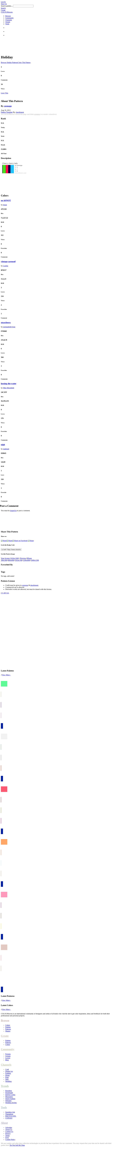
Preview (23, 558)
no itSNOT (6, 200)
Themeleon (9, 1114)
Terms (7, 1135)
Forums (8, 1054)
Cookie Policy (10, 1139)
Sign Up (4, 4)
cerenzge (8, 106)
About (4, 1122)
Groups (7, 1056)
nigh (3, 444)
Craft (7, 1069)
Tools (7, 24)
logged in (13, 511)
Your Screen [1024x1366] (10, 558)
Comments (4, 80)
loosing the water (8, 383)
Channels (8, 20)
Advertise (8, 1127)
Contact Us (9, 1131)
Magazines (9, 1097)
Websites (8, 1101)
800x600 (11, 560)
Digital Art (9, 1071)
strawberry (6, 322)
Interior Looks (10, 1095)
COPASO (8, 1118)
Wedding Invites (11, 1103)
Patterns (8, 1029)
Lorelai (5, 266)
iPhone (29, 558)
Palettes (8, 1027)
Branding (8, 1091)
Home (7, 1075)
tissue (5, 205)
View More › (6, 675)
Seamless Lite (10, 1112)
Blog (7, 1060)
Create (3, 10)
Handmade (9, 1093)
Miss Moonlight (8, 388)
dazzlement (20, 112)
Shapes (7, 1031)
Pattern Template (7, 112)
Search (3, 8)
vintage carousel (8, 261)
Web (6, 1079)
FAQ (7, 1137)
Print (7, 1077)
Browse (8, 16)
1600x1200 (35, 560)
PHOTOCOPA (10, 1116)
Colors (7, 1025)
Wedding (8, 1081)
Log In (3, 2)
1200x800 (26, 560)
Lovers (7, 1058)
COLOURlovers (7, 12)
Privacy (8, 1133)
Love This (4, 93)
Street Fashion (10, 1099)
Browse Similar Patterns (9, 62)
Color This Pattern (24, 62)
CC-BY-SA (5, 593)
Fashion (8, 1073)
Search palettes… (7, 6)
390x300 (4, 560)
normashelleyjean (9, 327)
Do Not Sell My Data (17, 1145)
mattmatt (6, 449)
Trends (7, 22)
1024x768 (18, 560)
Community (9, 18)
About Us (8, 1129)
